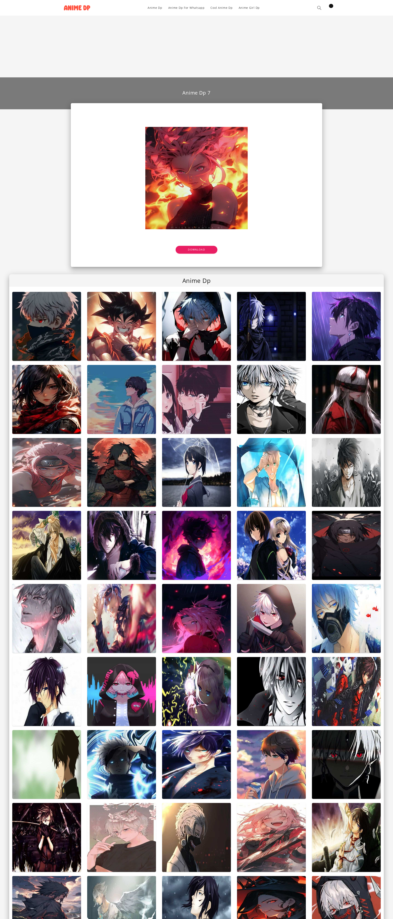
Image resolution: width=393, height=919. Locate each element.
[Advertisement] (196, 46)
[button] (319, 8)
